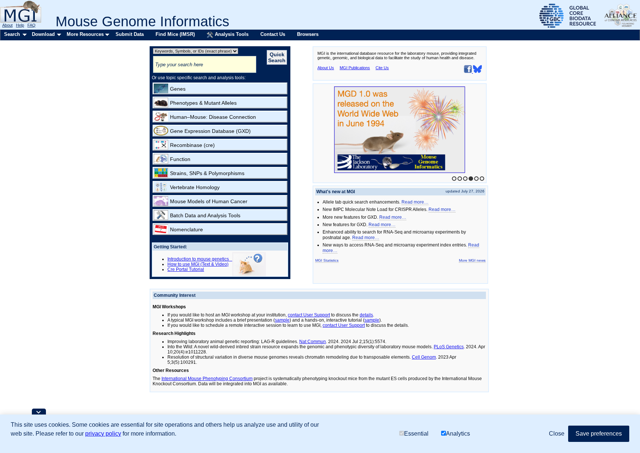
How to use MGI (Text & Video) (198, 264)
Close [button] (556, 433)
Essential (416, 433)
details (366, 315)
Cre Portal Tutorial (185, 269)
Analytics (458, 433)
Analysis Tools (231, 34)
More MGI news (472, 260)
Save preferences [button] (599, 433)
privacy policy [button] (103, 433)
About (7, 25)
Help (20, 25)
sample (282, 320)
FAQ (31, 25)
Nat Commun (312, 341)
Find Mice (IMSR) (175, 34)
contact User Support (309, 315)
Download (43, 34)
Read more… (415, 202)
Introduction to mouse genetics (199, 259)
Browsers (308, 34)
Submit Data (130, 34)
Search (12, 34)
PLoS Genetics (449, 346)
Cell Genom (424, 357)
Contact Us (272, 34)
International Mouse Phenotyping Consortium (207, 378)
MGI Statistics (327, 260)
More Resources (85, 34)
